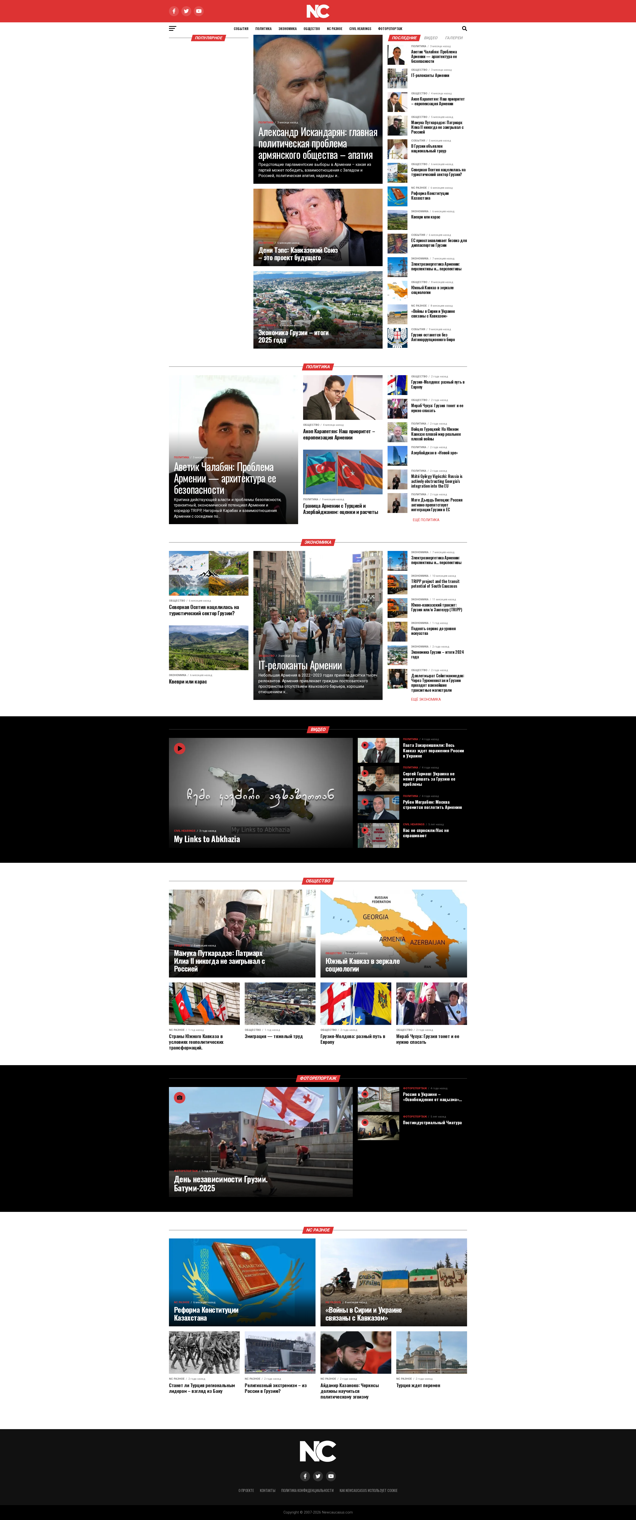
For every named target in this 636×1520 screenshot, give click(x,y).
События (241, 28)
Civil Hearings (360, 28)
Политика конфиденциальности (307, 1490)
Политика (263, 28)
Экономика (287, 28)
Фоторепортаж (390, 28)
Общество (312, 28)
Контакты (267, 1490)
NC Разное (334, 28)
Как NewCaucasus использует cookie (369, 1490)
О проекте (246, 1490)
